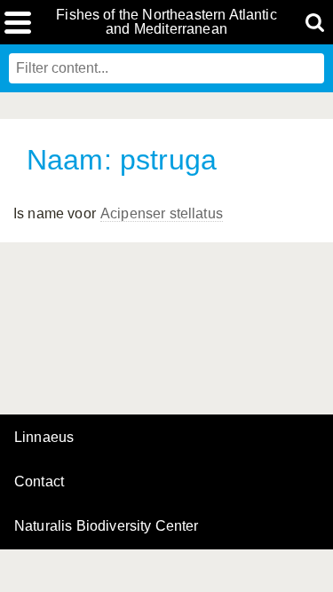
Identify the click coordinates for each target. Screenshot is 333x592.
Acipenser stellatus (161, 213)
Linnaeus (44, 437)
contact (39, 481)
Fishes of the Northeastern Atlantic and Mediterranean (166, 22)
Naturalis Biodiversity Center (106, 526)
